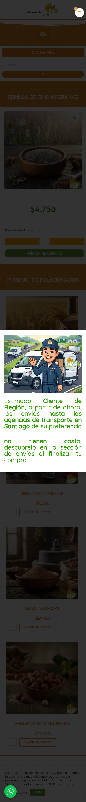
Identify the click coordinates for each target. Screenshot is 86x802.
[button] (80, 336)
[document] (43, 401)
